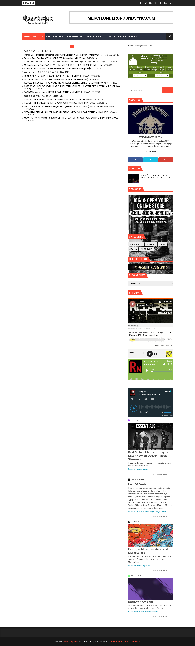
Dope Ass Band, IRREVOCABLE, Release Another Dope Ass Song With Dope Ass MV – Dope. (65, 62)
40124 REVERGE (54, 36)
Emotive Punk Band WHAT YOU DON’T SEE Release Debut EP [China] (54, 58)
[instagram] (170, 3)
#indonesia (146, 249)
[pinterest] (155, 3)
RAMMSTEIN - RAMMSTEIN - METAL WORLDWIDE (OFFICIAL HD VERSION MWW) (60, 103)
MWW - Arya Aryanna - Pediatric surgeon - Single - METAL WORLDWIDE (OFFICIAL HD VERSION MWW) (69, 106)
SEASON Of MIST (96, 36)
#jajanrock (135, 244)
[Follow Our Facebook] (135, 159)
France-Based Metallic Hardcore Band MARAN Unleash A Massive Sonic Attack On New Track (66, 55)
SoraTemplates (71, 642)
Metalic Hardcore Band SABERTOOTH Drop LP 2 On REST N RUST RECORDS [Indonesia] (63, 65)
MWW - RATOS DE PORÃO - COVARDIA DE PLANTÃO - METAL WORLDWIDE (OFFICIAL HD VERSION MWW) (71, 118)
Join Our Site (151, 152)
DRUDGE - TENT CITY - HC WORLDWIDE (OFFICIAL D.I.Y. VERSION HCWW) (56, 79)
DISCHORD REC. (74, 36)
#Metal (133, 249)
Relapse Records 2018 (147, 328)
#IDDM (162, 244)
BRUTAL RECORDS (33, 36)
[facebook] (140, 3)
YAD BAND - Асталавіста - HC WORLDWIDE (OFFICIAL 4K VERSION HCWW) (57, 92)
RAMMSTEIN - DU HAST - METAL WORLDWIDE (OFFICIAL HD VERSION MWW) (58, 100)
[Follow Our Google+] (165, 159)
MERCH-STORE (86, 642)
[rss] (160, 3)
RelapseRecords (133, 328)
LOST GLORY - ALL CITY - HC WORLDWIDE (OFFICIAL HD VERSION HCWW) (56, 76)
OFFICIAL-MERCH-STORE (36, 43)
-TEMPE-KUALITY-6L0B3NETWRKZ (126, 642)
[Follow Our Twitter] (150, 159)
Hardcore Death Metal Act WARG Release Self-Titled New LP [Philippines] (57, 68)
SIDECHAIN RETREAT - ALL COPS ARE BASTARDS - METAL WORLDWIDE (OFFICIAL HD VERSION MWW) (70, 112)
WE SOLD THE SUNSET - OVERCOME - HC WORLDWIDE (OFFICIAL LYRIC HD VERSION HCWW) (65, 83)
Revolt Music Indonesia (123, 36)
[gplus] (150, 3)
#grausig (151, 244)
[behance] (165, 3)
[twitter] (145, 3)
